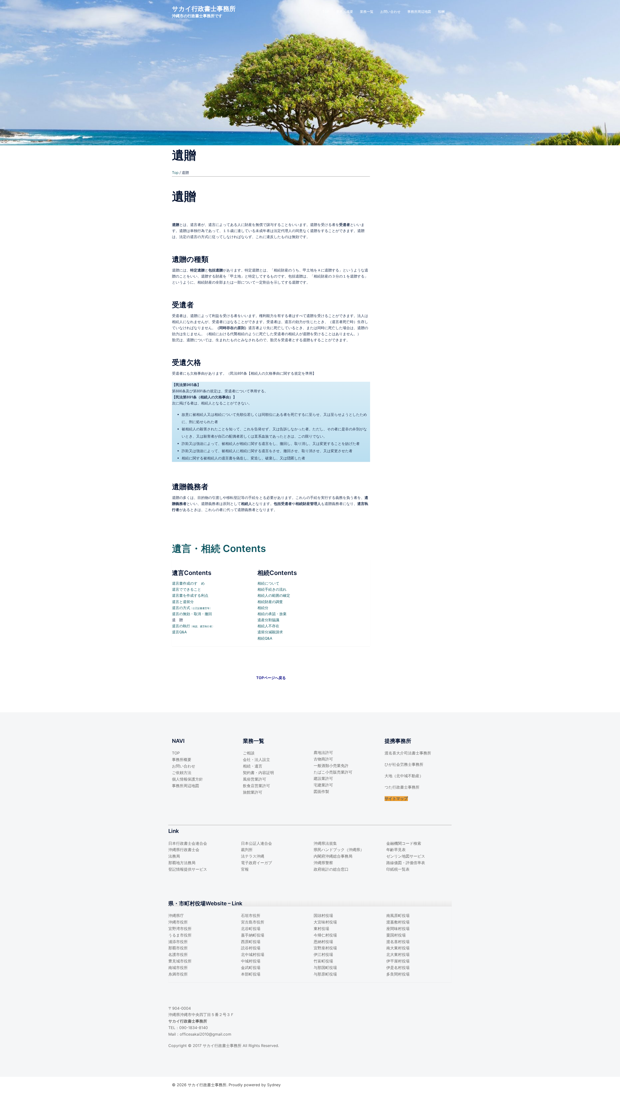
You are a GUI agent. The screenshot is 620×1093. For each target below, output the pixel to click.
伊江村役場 (323, 954)
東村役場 (321, 928)
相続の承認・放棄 (272, 614)
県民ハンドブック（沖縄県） (339, 849)
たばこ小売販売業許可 (333, 772)
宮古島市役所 (252, 922)
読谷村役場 (250, 948)
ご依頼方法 (181, 772)
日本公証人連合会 (256, 843)
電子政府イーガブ (256, 862)
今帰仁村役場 (325, 935)
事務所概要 (344, 11)
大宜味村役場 (325, 922)
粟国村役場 (396, 935)
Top (175, 172)
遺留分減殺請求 (270, 632)
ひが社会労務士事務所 (404, 764)
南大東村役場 (398, 948)
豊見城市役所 (180, 961)
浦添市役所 (178, 941)
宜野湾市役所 (180, 928)
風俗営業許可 (254, 779)
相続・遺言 (252, 766)
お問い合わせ (390, 11)
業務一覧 (366, 11)
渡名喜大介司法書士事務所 (408, 753)
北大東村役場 (398, 954)
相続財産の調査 (270, 601)
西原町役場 (250, 941)
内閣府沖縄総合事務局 (333, 856)
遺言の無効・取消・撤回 (192, 614)
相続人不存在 (268, 626)
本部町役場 (250, 974)
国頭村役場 (323, 915)
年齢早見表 (396, 849)
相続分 (262, 607)
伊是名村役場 (398, 967)
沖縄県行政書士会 (183, 849)
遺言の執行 (193, 626)
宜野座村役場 (325, 948)
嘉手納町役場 (252, 935)
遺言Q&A (179, 632)
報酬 (441, 11)
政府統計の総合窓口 (331, 869)
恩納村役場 (323, 941)
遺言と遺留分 (183, 601)
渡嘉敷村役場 (398, 922)
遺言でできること (186, 589)
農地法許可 (323, 752)
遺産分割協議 (268, 620)
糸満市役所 (178, 974)
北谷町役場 (250, 928)
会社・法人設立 (256, 759)
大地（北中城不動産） (404, 775)
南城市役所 (178, 967)
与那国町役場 (325, 967)
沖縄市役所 (178, 922)
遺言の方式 (192, 607)
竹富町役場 (323, 961)
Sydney (274, 1084)
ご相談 (249, 753)
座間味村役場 (398, 928)
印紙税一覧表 (398, 869)
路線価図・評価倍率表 (405, 862)
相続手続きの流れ (272, 589)
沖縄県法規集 (325, 843)
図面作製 (321, 791)
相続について (268, 583)
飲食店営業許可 (256, 785)
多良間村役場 (398, 974)
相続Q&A (264, 638)
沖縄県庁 (176, 915)
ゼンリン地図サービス (405, 856)
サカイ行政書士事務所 (204, 8)
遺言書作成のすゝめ (188, 583)
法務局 (174, 856)
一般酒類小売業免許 (331, 765)
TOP (325, 11)
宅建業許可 (323, 785)
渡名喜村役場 (398, 941)
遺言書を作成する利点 (190, 595)
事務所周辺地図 (419, 11)
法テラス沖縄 (252, 856)
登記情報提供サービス (187, 869)
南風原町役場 (398, 915)
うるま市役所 (180, 935)
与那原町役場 (325, 974)
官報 (245, 869)
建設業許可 (323, 778)
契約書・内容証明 (258, 772)
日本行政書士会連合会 (187, 843)
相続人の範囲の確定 (273, 595)
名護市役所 (178, 954)
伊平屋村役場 (398, 961)
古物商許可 (323, 759)
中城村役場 (250, 961)
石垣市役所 (250, 915)
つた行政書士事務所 (402, 787)
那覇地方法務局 (181, 862)
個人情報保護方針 (187, 779)
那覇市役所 (178, 948)
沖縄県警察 (323, 862)
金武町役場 (250, 967)
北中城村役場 (252, 954)
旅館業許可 (252, 792)
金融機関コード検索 (403, 843)
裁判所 (247, 849)
